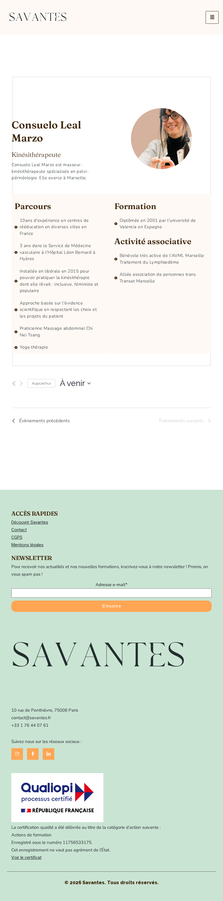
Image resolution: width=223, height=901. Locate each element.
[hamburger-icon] (212, 17)
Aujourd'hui (41, 383)
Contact (19, 529)
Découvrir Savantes (29, 522)
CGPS (16, 537)
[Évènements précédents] (13, 383)
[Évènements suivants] (21, 383)
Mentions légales (27, 545)
